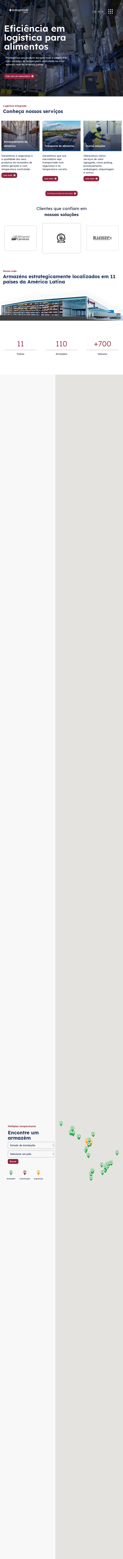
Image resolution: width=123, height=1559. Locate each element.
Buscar (13, 1161)
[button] (95, 12)
